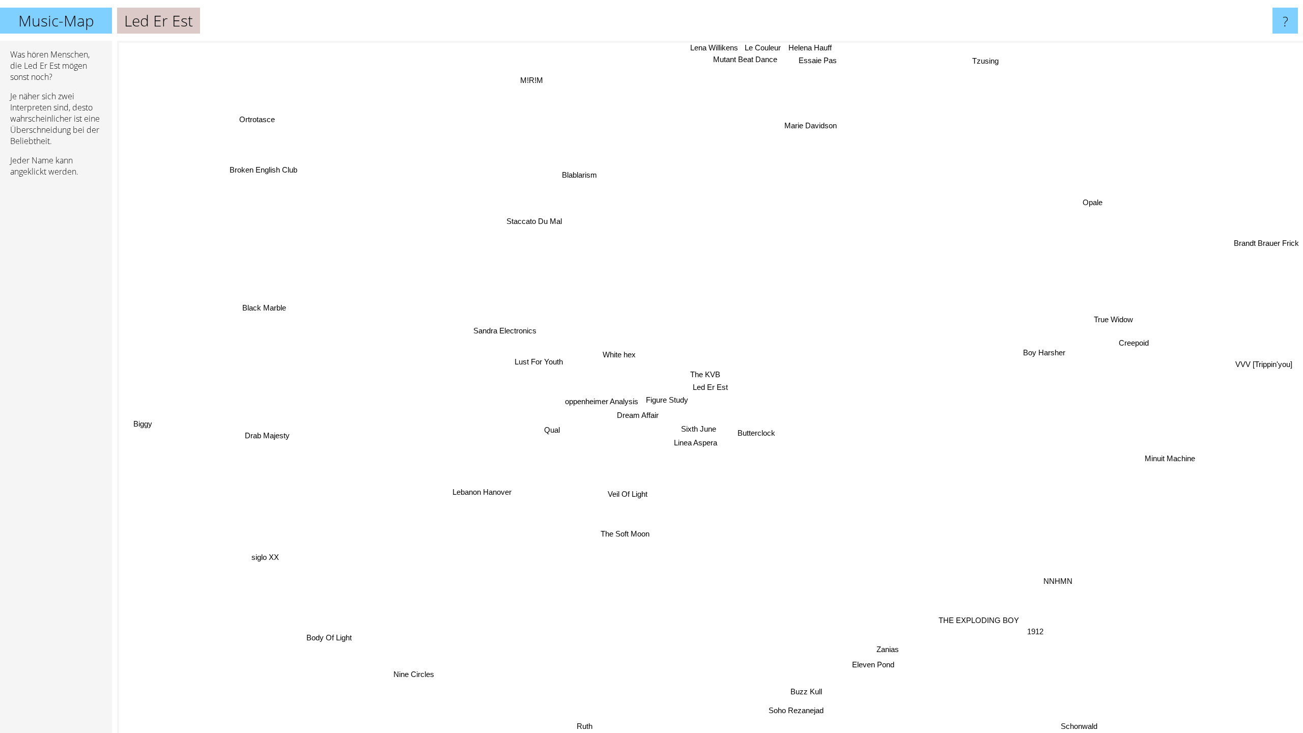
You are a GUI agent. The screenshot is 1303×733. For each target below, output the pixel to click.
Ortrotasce (264, 114)
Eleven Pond (853, 668)
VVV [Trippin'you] (1265, 379)
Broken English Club (265, 166)
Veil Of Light (627, 493)
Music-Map (56, 20)
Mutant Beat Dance (748, 59)
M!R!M (532, 79)
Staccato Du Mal (519, 226)
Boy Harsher (1043, 351)
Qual (551, 429)
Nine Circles (429, 680)
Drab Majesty (265, 439)
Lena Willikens (718, 47)
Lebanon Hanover (481, 493)
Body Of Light (341, 644)
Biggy (143, 430)
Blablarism (582, 174)
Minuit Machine (1171, 453)
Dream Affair (637, 415)
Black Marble (259, 311)
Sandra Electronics (503, 329)
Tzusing (987, 57)
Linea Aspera (695, 442)
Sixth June (697, 428)
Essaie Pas (821, 60)
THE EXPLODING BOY (956, 640)
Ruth (573, 726)
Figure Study (663, 392)
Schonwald (1084, 724)
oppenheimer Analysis (595, 402)
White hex (616, 354)
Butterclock (754, 433)
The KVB (700, 374)
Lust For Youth (542, 359)
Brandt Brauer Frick (1266, 243)
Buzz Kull (822, 688)
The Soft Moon (609, 530)
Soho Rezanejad (798, 711)
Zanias (897, 644)
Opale (1093, 204)
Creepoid (1128, 335)
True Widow (1110, 316)
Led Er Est (710, 387)
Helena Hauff (814, 47)
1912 (1036, 617)
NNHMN (1070, 571)
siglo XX (258, 554)
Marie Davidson (813, 126)
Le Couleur (767, 47)
